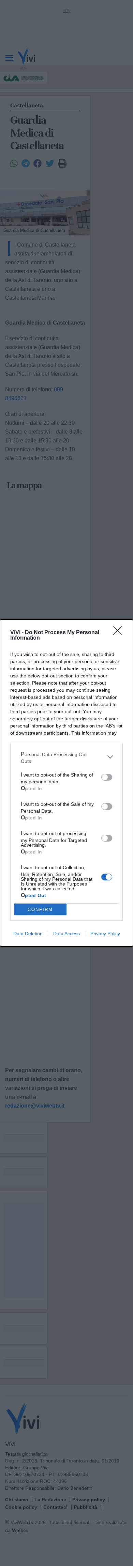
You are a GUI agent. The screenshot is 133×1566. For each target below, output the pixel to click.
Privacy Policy (105, 933)
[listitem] (66, 757)
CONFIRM (40, 909)
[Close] (119, 632)
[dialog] (66, 783)
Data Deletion (28, 933)
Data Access (66, 933)
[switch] (106, 777)
